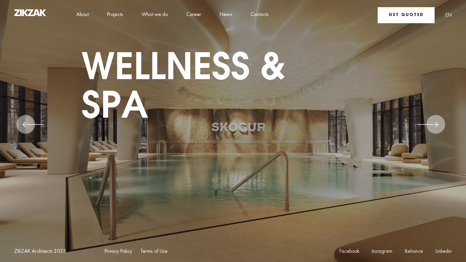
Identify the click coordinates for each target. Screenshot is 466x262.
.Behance (413, 251)
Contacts (259, 14)
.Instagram (381, 251)
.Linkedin (443, 251)
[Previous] (33, 127)
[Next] (428, 127)
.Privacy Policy (117, 251)
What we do (155, 14)
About (82, 14)
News (226, 14)
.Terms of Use (153, 251)
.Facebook (348, 251)
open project (111, 159)
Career (193, 14)
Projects (115, 14)
